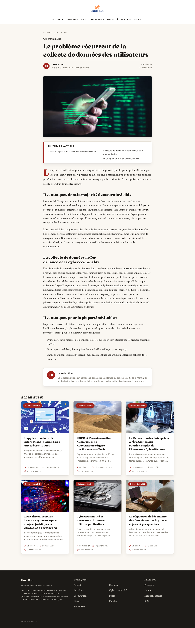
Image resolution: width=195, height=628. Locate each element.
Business (58, 19)
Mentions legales (153, 596)
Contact (148, 590)
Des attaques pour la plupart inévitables (120, 158)
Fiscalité (112, 19)
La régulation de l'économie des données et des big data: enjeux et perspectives (148, 520)
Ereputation (80, 596)
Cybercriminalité (60, 32)
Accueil (46, 32)
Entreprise (97, 19)
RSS (146, 601)
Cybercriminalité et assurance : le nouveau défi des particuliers (92, 520)
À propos (139, 381)
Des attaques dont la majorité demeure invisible (73, 151)
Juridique (72, 19)
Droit (84, 19)
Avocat (138, 19)
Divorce (126, 19)
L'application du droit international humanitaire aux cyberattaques (42, 441)
